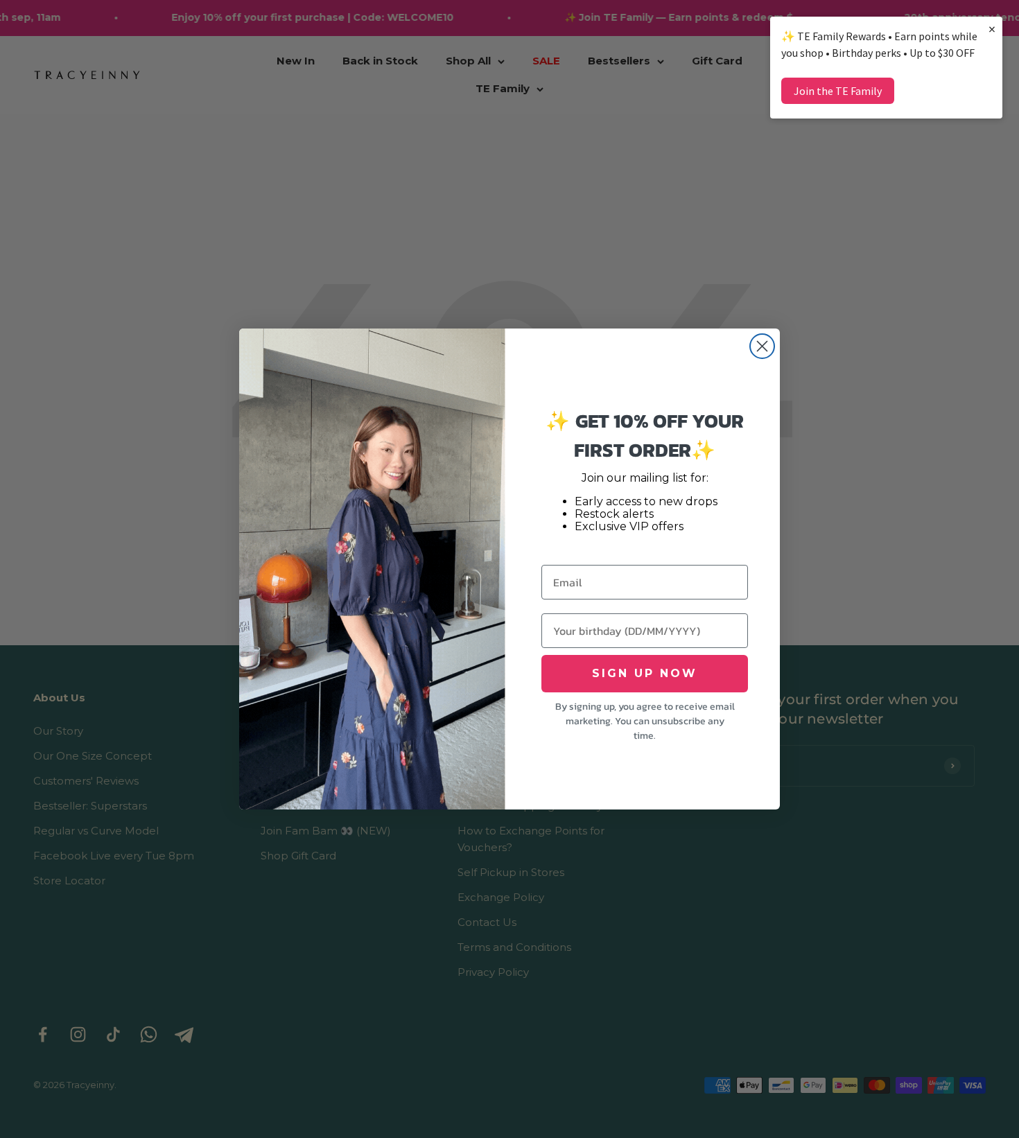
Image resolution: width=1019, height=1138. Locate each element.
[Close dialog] (762, 346)
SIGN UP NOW (644, 673)
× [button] (991, 28)
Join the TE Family (838, 91)
